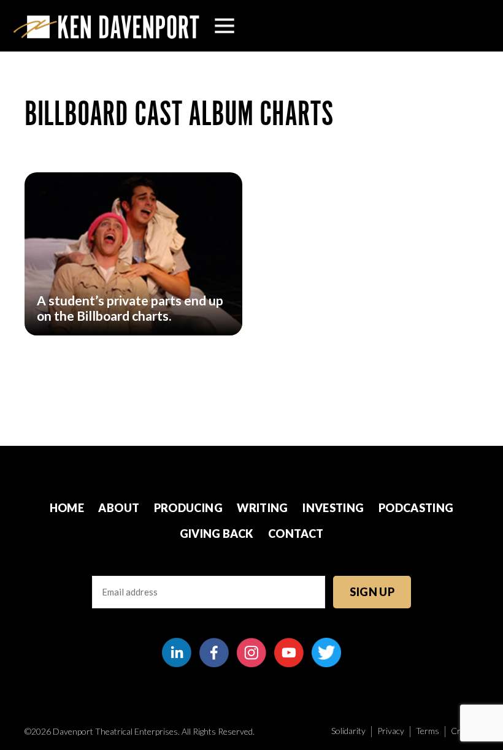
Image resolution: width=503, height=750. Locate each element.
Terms (427, 730)
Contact (296, 533)
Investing (333, 508)
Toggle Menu (224, 25)
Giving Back (217, 533)
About (118, 508)
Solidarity (348, 730)
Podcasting (416, 508)
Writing (262, 508)
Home (67, 508)
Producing (188, 508)
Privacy (390, 730)
